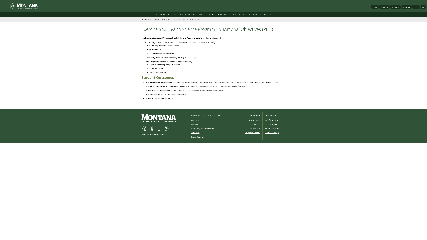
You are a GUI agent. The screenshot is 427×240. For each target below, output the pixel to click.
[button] (169, 14)
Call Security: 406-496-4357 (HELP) (203, 128)
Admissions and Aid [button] (182, 14)
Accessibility (195, 133)
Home (144, 19)
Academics (154, 19)
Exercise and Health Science (187, 19)
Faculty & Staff (255, 128)
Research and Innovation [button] (229, 14)
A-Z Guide (395, 7)
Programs (166, 19)
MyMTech (384, 7)
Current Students (254, 124)
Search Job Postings (272, 133)
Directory (406, 7)
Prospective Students (252, 133)
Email (375, 7)
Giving (416, 7)
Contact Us (195, 124)
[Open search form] (423, 7)
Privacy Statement (197, 137)
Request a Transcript (272, 128)
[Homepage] (72, 6)
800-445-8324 (196, 120)
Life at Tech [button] (204, 14)
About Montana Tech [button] (258, 14)
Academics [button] (160, 14)
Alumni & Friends (254, 120)
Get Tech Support (271, 124)
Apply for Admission (272, 120)
